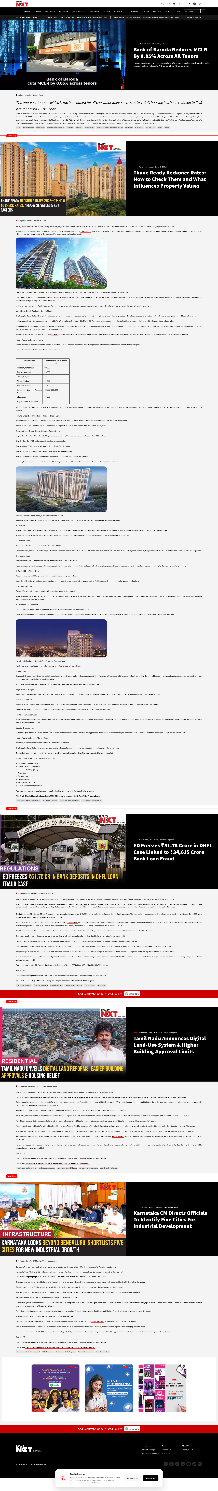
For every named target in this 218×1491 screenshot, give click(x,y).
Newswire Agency (166, 840)
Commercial (22, 1126)
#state (167, 128)
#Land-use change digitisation (67, 1168)
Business (37, 11)
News (164, 1446)
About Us (185, 1446)
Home (144, 1446)
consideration (56, 951)
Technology (63, 11)
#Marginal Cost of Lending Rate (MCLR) (110, 128)
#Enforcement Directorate (73, 985)
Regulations (23, 893)
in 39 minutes (156, 1207)
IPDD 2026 (118, 11)
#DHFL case (101, 985)
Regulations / (144, 840)
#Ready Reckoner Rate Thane (69, 800)
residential (85, 231)
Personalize (132, 1478)
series (47, 936)
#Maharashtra (89, 128)
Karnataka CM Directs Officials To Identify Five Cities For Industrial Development (123, 17)
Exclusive (106, 11)
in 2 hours (149, 167)
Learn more (98, 1483)
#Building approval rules (46, 1168)
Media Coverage (148, 1449)
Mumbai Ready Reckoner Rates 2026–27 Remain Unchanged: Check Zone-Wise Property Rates (62, 796)
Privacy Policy (187, 1449)
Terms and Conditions (150, 1453)
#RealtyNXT (139, 128)
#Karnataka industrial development (28, 1352)
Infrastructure (24, 1261)
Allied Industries (24, 95)
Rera (167, 11)
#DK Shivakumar (47, 1352)
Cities (146, 11)
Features (26, 11)
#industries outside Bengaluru (66, 1352)
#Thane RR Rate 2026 (50, 800)
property (67, 576)
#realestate (129, 128)
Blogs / (142, 167)
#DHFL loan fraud (56, 985)
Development (46, 1131)
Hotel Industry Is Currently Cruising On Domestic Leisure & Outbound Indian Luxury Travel (120, 123)
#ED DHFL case (90, 985)
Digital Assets (93, 11)
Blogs (20, 220)
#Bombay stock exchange (55, 128)
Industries (74, 1277)
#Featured (70, 128)
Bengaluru (97, 1272)
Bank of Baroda (32, 114)
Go (203, 11)
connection (72, 922)
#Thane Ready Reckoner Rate (91, 800)
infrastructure (118, 1136)
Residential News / (146, 1032)
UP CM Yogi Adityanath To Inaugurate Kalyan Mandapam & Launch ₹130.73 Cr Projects (60, 981)
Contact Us (166, 1449)
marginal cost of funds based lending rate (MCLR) (169, 114)
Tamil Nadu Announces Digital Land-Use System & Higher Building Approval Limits (52, 17)
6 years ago (157, 44)
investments (133, 1311)
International (50, 11)
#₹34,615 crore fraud (24, 985)
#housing (79, 128)
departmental (79, 1097)
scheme (73, 1145)
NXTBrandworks (133, 11)
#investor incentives (102, 1352)
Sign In (163, 4)
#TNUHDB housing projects (88, 1168)
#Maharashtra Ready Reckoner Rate (28, 800)
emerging (129, 1327)
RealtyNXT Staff (161, 167)
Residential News (25, 1086)
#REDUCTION (151, 128)
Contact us (177, 11)
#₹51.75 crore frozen (40, 985)
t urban (54, 334)
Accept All (150, 1478)
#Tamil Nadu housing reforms (26, 1168)
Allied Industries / (146, 44)
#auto (18, 128)
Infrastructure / (145, 1207)
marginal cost (78, 114)
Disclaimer (166, 1453)
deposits (83, 904)
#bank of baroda (28, 128)
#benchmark (40, 128)
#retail (160, 128)
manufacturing (97, 1321)
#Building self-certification (109, 1168)
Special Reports (78, 11)
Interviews (157, 11)
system (46, 732)
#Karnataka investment (85, 1352)
